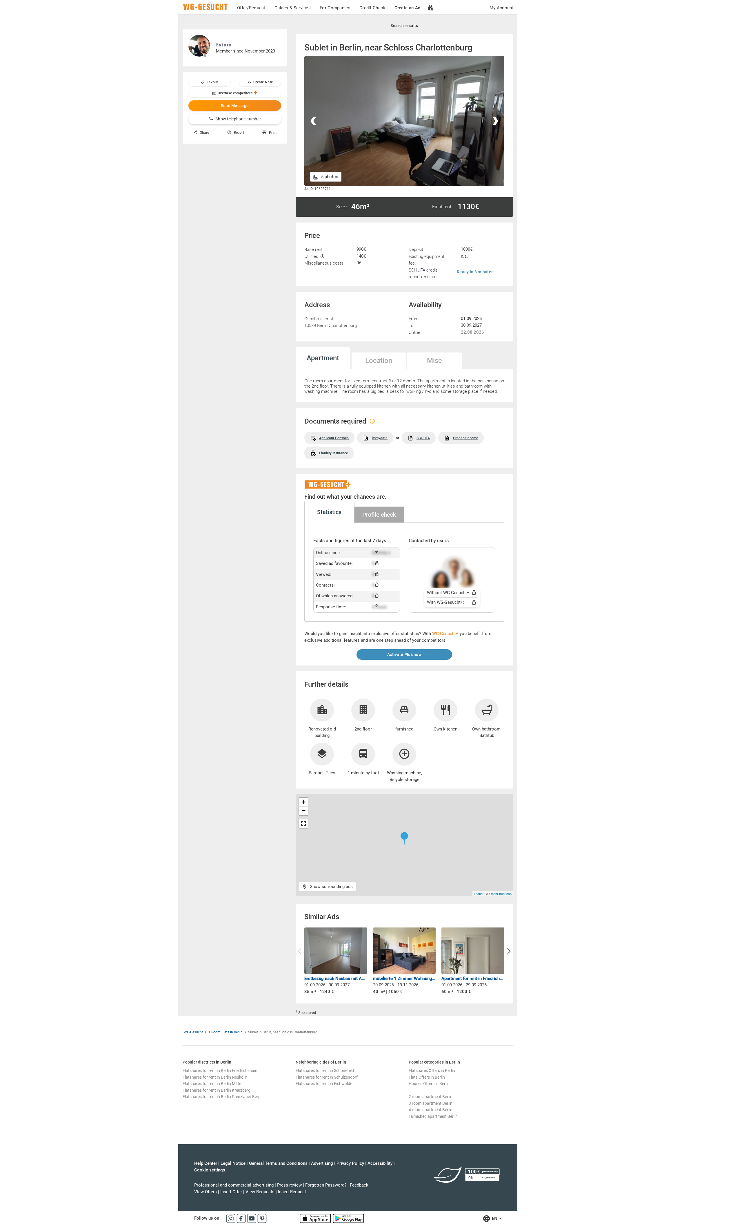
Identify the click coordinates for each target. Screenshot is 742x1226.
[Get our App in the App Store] (315, 1218)
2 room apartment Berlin (430, 1096)
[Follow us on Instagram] (231, 1218)
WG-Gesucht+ (445, 633)
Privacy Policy (350, 1163)
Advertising (322, 1163)
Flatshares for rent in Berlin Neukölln (215, 1077)
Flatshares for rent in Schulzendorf (327, 1077)
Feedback (359, 1185)
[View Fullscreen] (303, 823)
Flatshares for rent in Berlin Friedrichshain (220, 1070)
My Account (502, 7)
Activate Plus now (404, 654)
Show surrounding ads (331, 886)
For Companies (335, 7)
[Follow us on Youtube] (252, 1218)
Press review (289, 1185)
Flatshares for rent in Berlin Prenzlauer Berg (222, 1096)
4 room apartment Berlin (430, 1109)
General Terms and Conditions (278, 1163)
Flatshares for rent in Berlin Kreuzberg (216, 1090)
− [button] (303, 810)
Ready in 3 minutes (475, 272)
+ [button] (303, 802)
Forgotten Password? (325, 1185)
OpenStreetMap (500, 893)
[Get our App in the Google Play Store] (348, 1218)
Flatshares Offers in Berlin (432, 1070)
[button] (509, 951)
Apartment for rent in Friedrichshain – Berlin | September (472, 978)
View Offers (205, 1191)
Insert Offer (231, 1191)
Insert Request (292, 1191)
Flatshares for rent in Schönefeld (325, 1070)
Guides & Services (292, 7)
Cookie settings (209, 1170)
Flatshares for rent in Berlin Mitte (212, 1083)
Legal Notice (233, 1163)
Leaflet (478, 893)
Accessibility (380, 1163)
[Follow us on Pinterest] (262, 1218)
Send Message (235, 105)
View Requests (259, 1191)
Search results (404, 25)
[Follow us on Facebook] (242, 1218)
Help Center (205, 1163)
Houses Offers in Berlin (429, 1083)
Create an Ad (407, 7)
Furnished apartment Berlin (433, 1116)
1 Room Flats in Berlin (225, 1032)
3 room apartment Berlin (430, 1103)
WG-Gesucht (193, 1032)
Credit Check (372, 7)
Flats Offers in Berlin (427, 1077)
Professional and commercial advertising (234, 1185)
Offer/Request (251, 7)
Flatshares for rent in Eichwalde (324, 1083)
